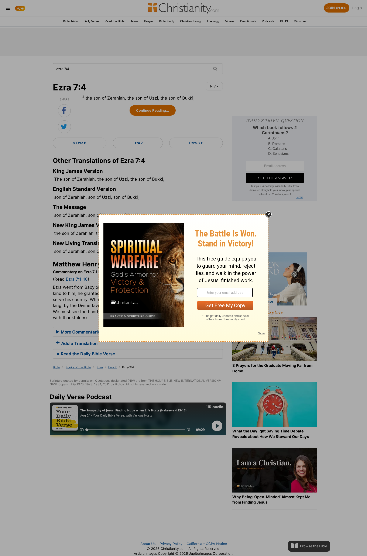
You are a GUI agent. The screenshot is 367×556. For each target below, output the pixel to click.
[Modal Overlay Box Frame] (183, 278)
